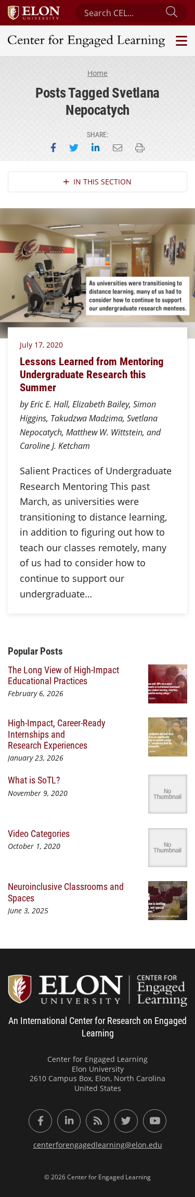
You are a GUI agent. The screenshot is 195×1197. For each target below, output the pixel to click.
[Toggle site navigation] (180, 41)
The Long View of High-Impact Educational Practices (63, 675)
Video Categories (39, 833)
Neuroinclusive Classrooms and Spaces (66, 891)
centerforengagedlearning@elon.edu (97, 1145)
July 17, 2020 (41, 345)
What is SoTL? (34, 780)
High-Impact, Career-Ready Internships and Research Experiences (57, 733)
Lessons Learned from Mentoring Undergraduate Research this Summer (92, 374)
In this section (102, 182)
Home (97, 73)
